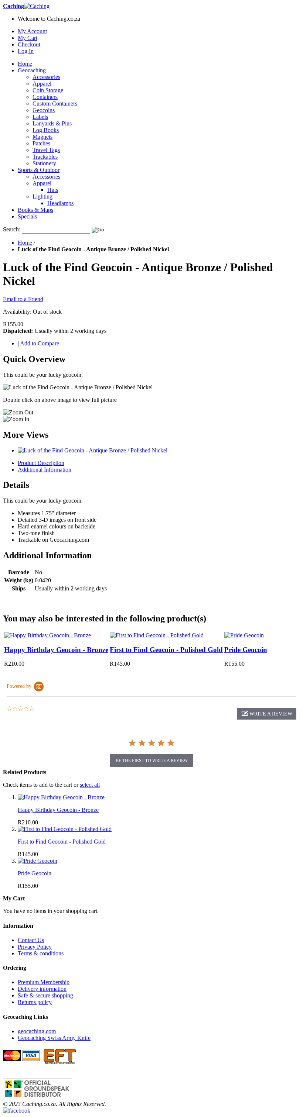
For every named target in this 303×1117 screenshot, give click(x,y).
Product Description (41, 463)
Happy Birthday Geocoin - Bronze (56, 650)
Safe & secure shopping (45, 995)
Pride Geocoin (245, 650)
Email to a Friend (23, 299)
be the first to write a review (152, 760)
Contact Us (31, 940)
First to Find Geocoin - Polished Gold (166, 650)
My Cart (27, 38)
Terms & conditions (41, 953)
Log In (26, 51)
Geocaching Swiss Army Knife (54, 1038)
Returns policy (35, 1002)
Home (25, 242)
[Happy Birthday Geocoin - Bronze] (47, 635)
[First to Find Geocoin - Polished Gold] (157, 635)
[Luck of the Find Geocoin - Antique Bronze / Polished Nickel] (92, 450)
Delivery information (42, 989)
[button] (266, 714)
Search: (11, 229)
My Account (32, 31)
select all (90, 785)
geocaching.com (37, 1031)
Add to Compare (39, 343)
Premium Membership (43, 982)
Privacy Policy (35, 947)
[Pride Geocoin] (244, 635)
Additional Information (44, 469)
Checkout (29, 44)
